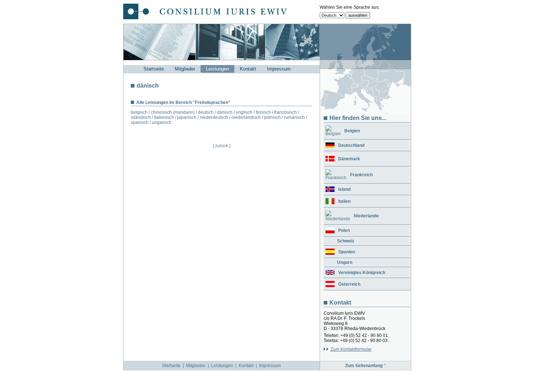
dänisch (224, 112)
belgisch (139, 112)
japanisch (187, 117)
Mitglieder (185, 69)
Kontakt (248, 69)
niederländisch (246, 117)
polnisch (272, 117)
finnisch (263, 112)
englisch (244, 112)
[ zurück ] (221, 145)
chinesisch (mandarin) (173, 112)
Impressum (279, 69)
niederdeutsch (214, 117)
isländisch (141, 117)
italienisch (164, 117)
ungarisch (161, 122)
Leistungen (217, 69)
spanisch (140, 122)
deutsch (206, 112)
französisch (285, 112)
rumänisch (294, 117)
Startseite (153, 69)
